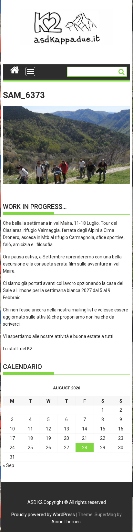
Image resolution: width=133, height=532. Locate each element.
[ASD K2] (14, 69)
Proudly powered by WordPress (43, 514)
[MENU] (30, 71)
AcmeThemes (66, 521)
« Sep (8, 465)
